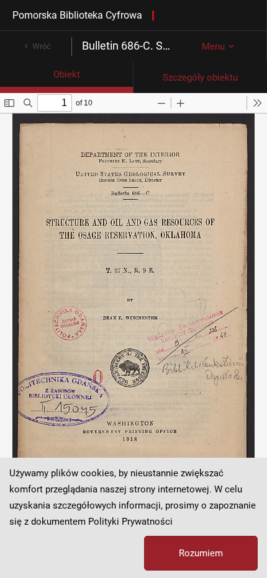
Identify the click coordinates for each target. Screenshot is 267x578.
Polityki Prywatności (130, 521)
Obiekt (66, 74)
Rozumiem (201, 553)
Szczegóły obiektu (200, 77)
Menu (213, 46)
